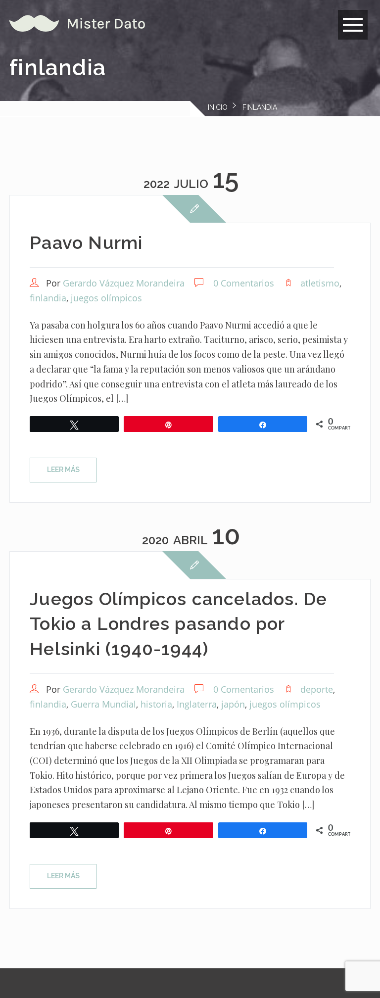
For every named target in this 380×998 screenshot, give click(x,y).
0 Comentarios (243, 283)
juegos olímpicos (106, 298)
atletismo (319, 283)
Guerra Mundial (103, 704)
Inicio (218, 107)
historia (156, 704)
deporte (316, 689)
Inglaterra (197, 704)
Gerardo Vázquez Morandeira (124, 283)
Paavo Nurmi (86, 242)
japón (233, 704)
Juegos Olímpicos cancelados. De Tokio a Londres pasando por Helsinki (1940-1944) (178, 623)
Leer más (63, 470)
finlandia (48, 298)
